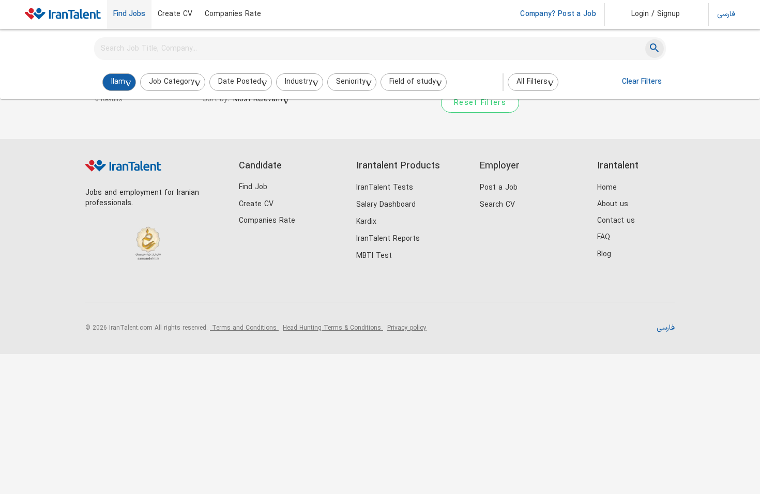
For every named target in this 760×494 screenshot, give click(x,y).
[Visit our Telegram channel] (159, 284)
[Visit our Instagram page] (117, 284)
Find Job (253, 187)
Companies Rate (233, 14)
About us (612, 204)
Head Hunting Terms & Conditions (333, 328)
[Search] (654, 48)
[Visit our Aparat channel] (180, 284)
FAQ (603, 237)
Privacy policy (407, 328)
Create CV (175, 14)
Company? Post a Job (558, 14)
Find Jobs (129, 14)
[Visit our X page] (138, 284)
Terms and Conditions (244, 328)
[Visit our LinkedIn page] (96, 284)
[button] (648, 14)
